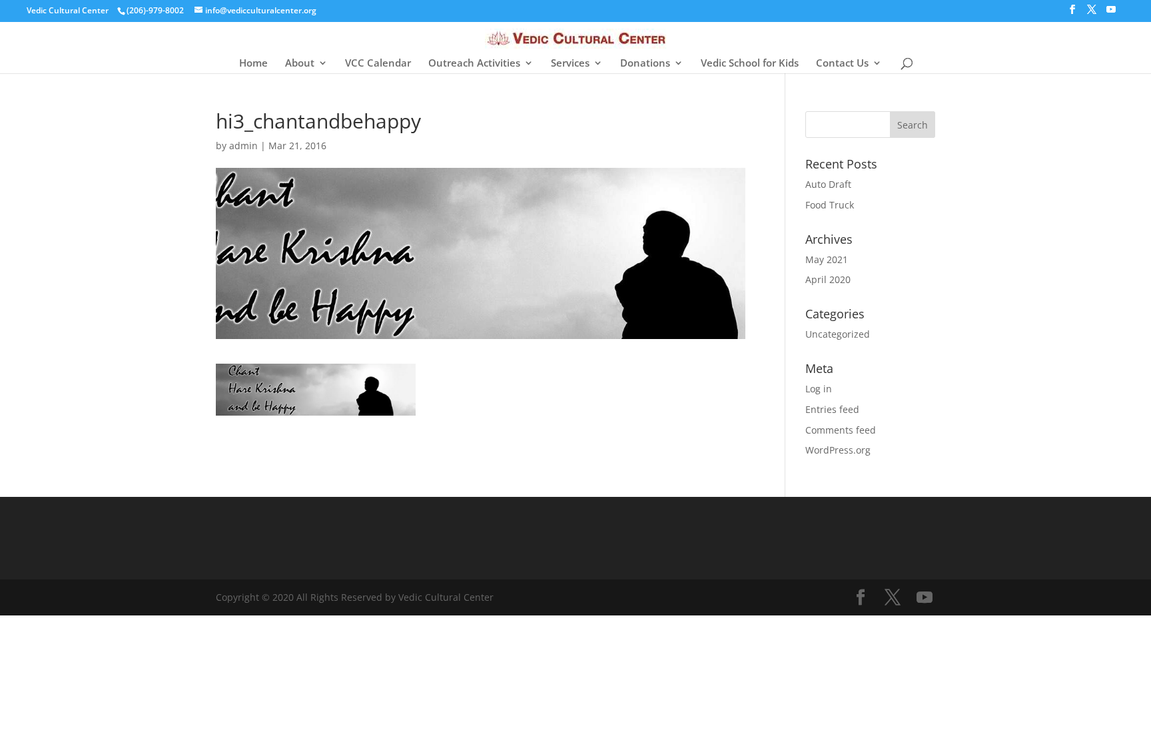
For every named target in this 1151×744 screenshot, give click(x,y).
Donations (645, 63)
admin (243, 145)
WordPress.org (838, 450)
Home (253, 63)
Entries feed (832, 409)
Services (570, 63)
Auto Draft (828, 184)
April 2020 (828, 279)
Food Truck (829, 204)
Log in (818, 388)
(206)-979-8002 (155, 10)
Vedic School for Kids (750, 63)
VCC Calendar (378, 63)
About (299, 63)
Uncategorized (837, 334)
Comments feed (840, 430)
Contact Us (842, 63)
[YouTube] (1111, 13)
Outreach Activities (474, 63)
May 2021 (826, 259)
